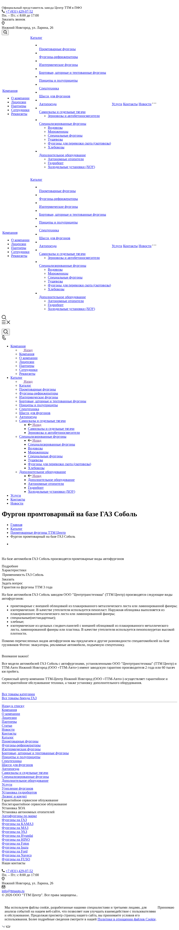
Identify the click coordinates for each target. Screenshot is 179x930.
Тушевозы (55, 139)
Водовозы (55, 127)
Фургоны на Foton (15, 843)
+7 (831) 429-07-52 (19, 11)
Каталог (36, 38)
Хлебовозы (56, 147)
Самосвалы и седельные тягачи (62, 112)
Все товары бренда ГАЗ (19, 698)
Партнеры (18, 106)
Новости (145, 104)
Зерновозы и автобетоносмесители (74, 116)
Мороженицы (58, 131)
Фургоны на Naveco (17, 855)
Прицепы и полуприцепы (58, 80)
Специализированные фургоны (62, 124)
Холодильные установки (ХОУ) (71, 167)
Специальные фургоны (65, 135)
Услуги (117, 104)
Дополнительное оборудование (62, 155)
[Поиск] (5, 32)
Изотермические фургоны (58, 65)
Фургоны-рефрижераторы (58, 57)
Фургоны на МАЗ (15, 828)
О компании (20, 98)
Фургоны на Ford (15, 851)
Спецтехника (49, 88)
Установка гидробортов (19, 792)
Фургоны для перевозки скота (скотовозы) (79, 143)
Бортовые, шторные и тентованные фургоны (72, 72)
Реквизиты (19, 114)
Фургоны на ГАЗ (14, 820)
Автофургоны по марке (19, 816)
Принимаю (166, 907)
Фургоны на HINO (16, 839)
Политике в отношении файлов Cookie (127, 919)
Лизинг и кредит (14, 796)
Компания (9, 91)
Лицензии (18, 102)
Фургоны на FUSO (16, 859)
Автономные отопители (66, 159)
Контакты (130, 104)
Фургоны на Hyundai (17, 835)
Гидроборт (56, 163)
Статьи (7, 725)
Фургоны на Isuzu (15, 847)
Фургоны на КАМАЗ (17, 824)
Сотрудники (20, 110)
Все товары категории (18, 694)
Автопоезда (48, 104)
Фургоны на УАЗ (14, 832)
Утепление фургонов (17, 788)
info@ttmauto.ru (13, 891)
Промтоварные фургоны (57, 49)
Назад (28, 350)
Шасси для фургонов (54, 96)
